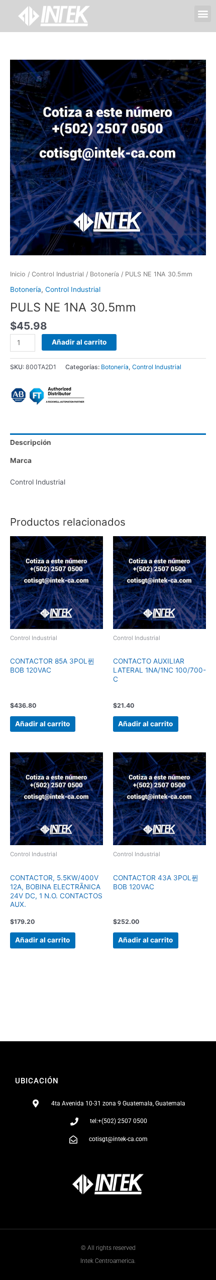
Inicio (18, 274)
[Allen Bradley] (47, 395)
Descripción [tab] (30, 442)
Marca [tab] (21, 460)
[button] (202, 14)
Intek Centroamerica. (108, 1260)
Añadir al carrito (79, 342)
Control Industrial (58, 274)
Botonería (104, 274)
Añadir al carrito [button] (42, 724)
